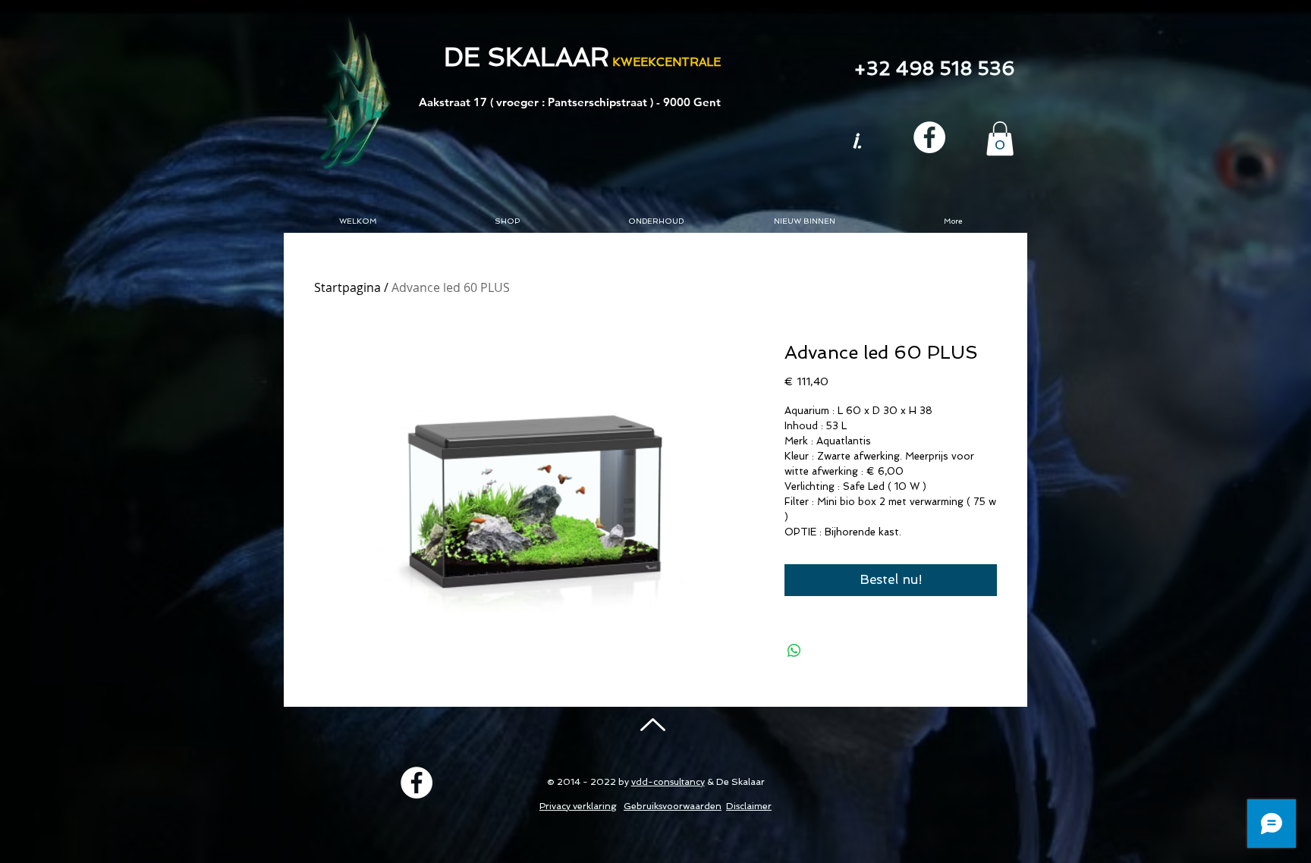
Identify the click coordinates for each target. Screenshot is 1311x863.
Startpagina (347, 287)
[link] (1000, 138)
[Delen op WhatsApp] (794, 651)
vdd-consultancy (668, 782)
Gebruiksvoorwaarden (673, 806)
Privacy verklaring (578, 806)
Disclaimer (749, 806)
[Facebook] (929, 137)
